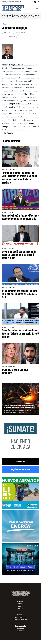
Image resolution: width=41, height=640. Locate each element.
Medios (4, 212)
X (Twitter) (20, 631)
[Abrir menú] (37, 8)
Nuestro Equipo (20, 617)
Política (4, 24)
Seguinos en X (20, 461)
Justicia (20, 608)
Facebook (20, 628)
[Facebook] (35, 2)
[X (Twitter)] (38, 2)
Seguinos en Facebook (20, 469)
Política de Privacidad (21, 620)
